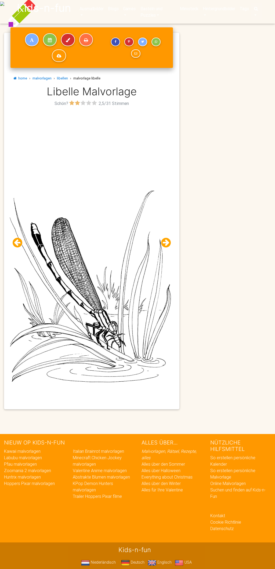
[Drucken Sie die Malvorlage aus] (86, 39)
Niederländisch (103, 562)
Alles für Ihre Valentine (162, 490)
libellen (62, 78)
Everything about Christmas (167, 477)
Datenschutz (222, 528)
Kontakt (217, 515)
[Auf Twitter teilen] (142, 42)
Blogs (113, 8)
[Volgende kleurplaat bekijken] (164, 242)
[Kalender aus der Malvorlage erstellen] (50, 39)
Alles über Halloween (161, 470)
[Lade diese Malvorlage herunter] (59, 55)
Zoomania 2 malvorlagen (27, 470)
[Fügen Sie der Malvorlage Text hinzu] (32, 39)
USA (187, 562)
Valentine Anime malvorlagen (100, 470)
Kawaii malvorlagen (22, 451)
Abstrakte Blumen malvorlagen (101, 477)
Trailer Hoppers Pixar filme (97, 496)
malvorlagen (42, 78)
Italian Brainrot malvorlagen (98, 451)
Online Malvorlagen (228, 483)
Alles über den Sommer (163, 464)
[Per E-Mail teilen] (135, 53)
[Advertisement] (91, 145)
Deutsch (137, 562)
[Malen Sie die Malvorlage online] (68, 39)
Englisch (164, 562)
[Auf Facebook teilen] (115, 42)
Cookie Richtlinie (225, 522)
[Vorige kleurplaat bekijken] (20, 242)
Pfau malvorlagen (20, 464)
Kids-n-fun (44, 8)
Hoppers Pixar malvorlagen (29, 483)
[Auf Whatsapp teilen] (156, 42)
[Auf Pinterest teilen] (128, 42)
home (22, 78)
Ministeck (189, 8)
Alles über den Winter (161, 483)
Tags (244, 8)
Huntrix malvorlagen (22, 477)
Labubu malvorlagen (23, 457)
